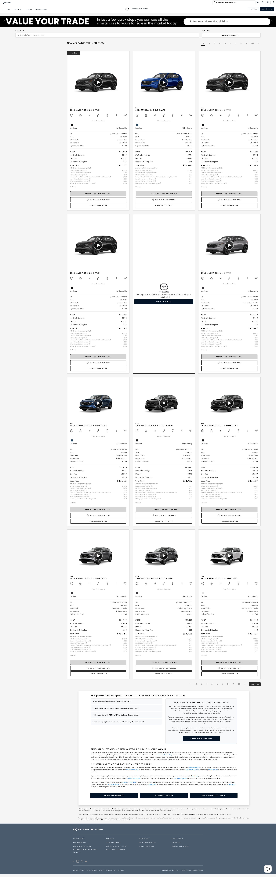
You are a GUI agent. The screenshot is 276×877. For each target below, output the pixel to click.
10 (252, 43)
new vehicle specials (192, 770)
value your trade (194, 767)
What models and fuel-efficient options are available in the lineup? (116, 708)
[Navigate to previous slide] (1, 21)
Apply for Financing (147, 842)
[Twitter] (82, 862)
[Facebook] (74, 862)
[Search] (269, 2)
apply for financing (132, 770)
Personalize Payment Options (98, 194)
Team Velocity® (174, 870)
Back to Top (255, 684)
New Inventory (79, 842)
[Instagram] (77, 862)
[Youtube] (86, 862)
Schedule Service (267, 9)
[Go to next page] (258, 43)
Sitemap (101, 870)
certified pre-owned (133, 778)
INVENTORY (79, 839)
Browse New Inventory (114, 795)
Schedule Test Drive (98, 205)
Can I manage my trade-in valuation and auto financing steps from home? (119, 722)
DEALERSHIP (177, 839)
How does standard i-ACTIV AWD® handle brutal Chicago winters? (116, 715)
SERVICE (110, 839)
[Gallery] (138, 21)
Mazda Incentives (146, 846)
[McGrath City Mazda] (127, 9)
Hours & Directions (180, 846)
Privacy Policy (79, 870)
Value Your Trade (164, 302)
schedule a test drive (129, 782)
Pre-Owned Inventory (82, 846)
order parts (152, 784)
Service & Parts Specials (116, 846)
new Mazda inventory (165, 755)
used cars (195, 776)
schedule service (113, 784)
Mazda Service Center (115, 849)
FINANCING (144, 839)
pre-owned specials (180, 778)
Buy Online (253, 9)
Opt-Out (121, 870)
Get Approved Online (164, 795)
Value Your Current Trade (213, 795)
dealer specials (213, 770)
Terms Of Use (92, 870)
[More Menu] (3, 9)
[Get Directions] (263, 2)
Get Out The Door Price (100, 200)
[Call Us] (258, 2)
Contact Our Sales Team (201, 738)
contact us (232, 784)
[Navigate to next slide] (274, 21)
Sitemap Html (111, 870)
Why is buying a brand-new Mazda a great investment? (112, 701)
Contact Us (176, 842)
